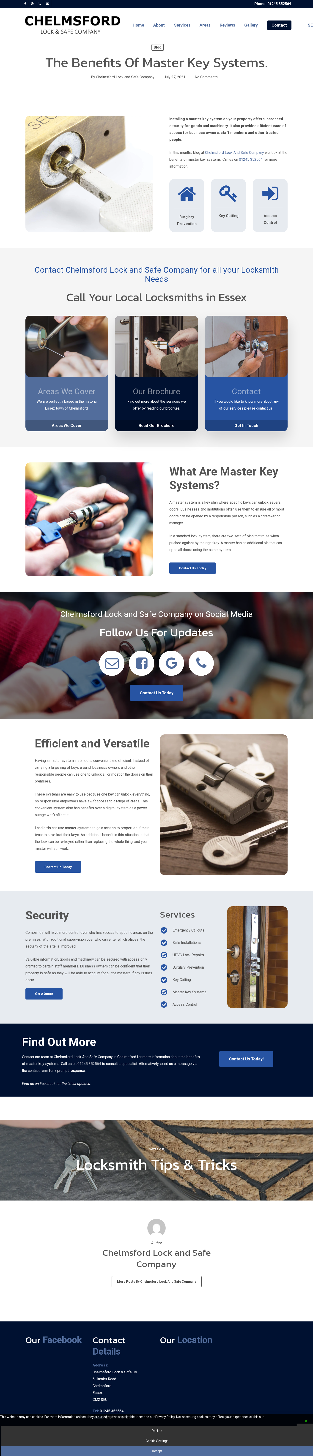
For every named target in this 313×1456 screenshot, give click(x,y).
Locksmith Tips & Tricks (156, 1160)
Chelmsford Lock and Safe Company (125, 77)
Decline (157, 1431)
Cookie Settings (157, 1441)
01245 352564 (251, 159)
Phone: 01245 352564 (272, 4)
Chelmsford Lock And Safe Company (234, 152)
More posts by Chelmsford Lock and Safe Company (156, 1281)
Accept (157, 1451)
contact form (38, 1070)
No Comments (206, 77)
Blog (158, 47)
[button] (66, 425)
